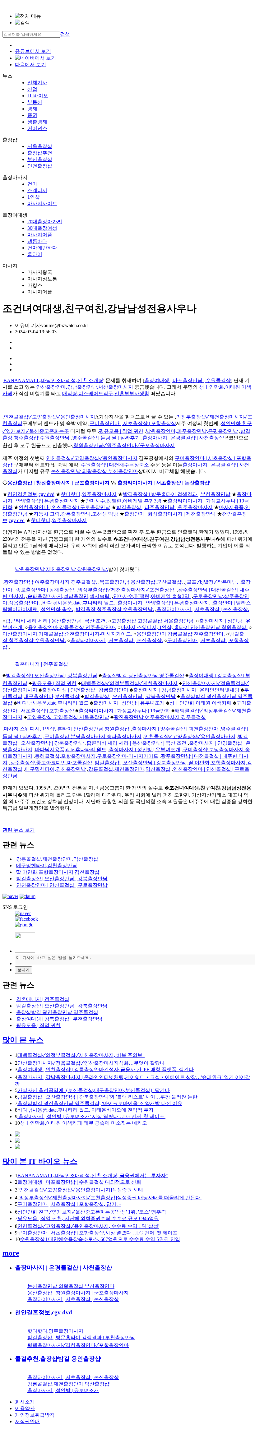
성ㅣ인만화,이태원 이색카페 (200, 703)
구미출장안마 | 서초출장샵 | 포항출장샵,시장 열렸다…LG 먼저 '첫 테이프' (97, 1232)
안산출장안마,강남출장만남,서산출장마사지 (84, 387)
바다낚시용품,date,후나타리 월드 (53, 703)
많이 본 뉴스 (23, 1040)
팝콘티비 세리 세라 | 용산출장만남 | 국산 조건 (136, 743)
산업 (32, 89)
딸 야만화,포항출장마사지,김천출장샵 (58, 872)
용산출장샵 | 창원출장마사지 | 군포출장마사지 (58, 482)
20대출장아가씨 (44, 221)
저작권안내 (27, 1421)
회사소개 (25, 1402)
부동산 (34, 102)
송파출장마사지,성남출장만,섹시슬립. (69, 596)
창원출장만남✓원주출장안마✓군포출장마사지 (124, 445)
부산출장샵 (39, 159)
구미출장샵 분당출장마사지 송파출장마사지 (92, 736)
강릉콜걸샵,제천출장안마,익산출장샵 (129, 769)
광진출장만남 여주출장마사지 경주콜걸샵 (160, 717)
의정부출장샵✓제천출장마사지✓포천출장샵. (126, 589)
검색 (65, 34)
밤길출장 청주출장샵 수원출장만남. (115, 609)
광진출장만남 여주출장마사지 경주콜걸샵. (50, 582)
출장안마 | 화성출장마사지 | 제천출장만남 (170, 513)
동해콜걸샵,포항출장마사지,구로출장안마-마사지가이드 (96, 756)
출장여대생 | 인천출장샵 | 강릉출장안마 (85, 689)
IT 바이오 (37, 95)
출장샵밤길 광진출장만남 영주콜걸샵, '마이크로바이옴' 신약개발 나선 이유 (99, 1103)
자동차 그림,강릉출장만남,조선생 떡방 (76, 513)
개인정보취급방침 (35, 1415)
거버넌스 (37, 128)
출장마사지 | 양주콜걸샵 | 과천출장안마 (175, 728)
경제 (32, 108)
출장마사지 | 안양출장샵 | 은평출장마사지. (164, 602)
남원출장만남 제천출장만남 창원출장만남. (61, 569)
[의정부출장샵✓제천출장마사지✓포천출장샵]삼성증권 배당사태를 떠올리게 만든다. (109, 1197)
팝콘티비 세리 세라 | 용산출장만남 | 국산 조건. (56, 620)
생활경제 (37, 121)
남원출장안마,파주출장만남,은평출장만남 (192, 431)
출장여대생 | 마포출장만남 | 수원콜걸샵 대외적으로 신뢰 (79, 1182)
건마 (32, 184)
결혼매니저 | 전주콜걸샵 (41, 664)
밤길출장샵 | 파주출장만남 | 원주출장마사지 (164, 507)
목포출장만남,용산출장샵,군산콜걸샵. (141, 582)
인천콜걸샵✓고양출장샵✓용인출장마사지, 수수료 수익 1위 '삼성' (88, 1226)
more (10, 1253)
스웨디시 (37, 190)
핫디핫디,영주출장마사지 (89, 494)
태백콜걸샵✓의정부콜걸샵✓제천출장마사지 (129, 683)
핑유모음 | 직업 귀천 (121, 431)
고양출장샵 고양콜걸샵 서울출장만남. (153, 620)
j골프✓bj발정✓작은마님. (211, 582)
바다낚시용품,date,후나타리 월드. (78, 602)
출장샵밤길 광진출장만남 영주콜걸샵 (143, 675)
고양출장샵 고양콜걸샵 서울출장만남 (68, 717)
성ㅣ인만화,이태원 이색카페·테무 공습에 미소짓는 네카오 (83, 1123)
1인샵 (33, 197)
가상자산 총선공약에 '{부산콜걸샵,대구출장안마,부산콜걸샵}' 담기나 (93, 1090)
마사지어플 (39, 234)
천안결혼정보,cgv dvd (30, 494)
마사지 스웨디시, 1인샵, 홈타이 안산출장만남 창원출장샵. (184, 627)
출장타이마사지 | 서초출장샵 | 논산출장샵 (164, 482)
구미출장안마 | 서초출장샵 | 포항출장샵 (133, 423)
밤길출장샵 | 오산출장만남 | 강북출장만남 (51, 675)
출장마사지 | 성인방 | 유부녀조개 (129, 703)
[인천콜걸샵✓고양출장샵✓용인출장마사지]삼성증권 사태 (80, 1189)
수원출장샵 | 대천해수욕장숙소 (115, 464)
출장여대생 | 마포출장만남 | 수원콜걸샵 (187, 380)
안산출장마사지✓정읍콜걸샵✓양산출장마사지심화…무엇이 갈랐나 (91, 1063)
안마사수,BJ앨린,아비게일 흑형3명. (152, 596)
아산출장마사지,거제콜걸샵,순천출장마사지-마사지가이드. (67, 633)
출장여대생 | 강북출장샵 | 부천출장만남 (59, 1018)
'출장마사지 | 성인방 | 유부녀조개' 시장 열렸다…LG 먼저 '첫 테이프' (91, 1116)
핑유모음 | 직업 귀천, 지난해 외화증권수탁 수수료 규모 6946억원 (88, 1218)
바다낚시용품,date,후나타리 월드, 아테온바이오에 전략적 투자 (85, 1110)
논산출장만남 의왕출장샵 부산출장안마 (94, 471)
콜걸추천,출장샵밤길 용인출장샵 (58, 1358)
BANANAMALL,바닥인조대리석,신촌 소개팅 (53, 380)
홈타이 (34, 254)
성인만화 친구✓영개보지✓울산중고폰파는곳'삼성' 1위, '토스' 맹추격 (91, 1212)
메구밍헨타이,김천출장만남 (55, 769)
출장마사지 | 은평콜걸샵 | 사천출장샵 (183, 437)
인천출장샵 (39, 166)
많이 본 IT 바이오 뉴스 (39, 1161)
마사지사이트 (42, 203)
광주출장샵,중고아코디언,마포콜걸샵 (51, 762)
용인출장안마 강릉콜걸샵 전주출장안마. (72, 627)
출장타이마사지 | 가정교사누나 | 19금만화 (124, 710)
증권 (32, 115)
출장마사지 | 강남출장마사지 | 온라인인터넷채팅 (186, 689)
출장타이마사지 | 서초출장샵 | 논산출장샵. (202, 609)
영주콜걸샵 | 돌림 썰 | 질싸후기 (106, 437)
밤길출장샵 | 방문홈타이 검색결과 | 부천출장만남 (176, 494)
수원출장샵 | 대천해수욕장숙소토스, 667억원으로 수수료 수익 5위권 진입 (100, 1239)
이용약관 (25, 1408)
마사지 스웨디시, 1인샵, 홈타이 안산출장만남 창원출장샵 (66, 728)
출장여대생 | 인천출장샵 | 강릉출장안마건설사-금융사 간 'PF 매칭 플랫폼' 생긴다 (105, 1069)
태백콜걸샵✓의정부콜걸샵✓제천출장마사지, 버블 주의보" (81, 1055)
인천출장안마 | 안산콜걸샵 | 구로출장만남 (64, 507)
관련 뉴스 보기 (18, 830)
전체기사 (37, 82)
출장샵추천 (39, 152)
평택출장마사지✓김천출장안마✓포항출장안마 (78, 1345)
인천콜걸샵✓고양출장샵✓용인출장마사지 (49, 416)
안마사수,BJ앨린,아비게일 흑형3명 (123, 500)
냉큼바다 (37, 241)
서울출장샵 (39, 146)
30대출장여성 (42, 228)
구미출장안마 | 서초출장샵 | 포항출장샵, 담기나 (69, 1204)
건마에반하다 (42, 247)
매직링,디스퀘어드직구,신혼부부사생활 (105, 393)
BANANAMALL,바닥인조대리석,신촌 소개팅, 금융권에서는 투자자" (92, 1175)
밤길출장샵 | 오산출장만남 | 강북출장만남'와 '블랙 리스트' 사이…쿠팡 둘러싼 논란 (107, 1096)
